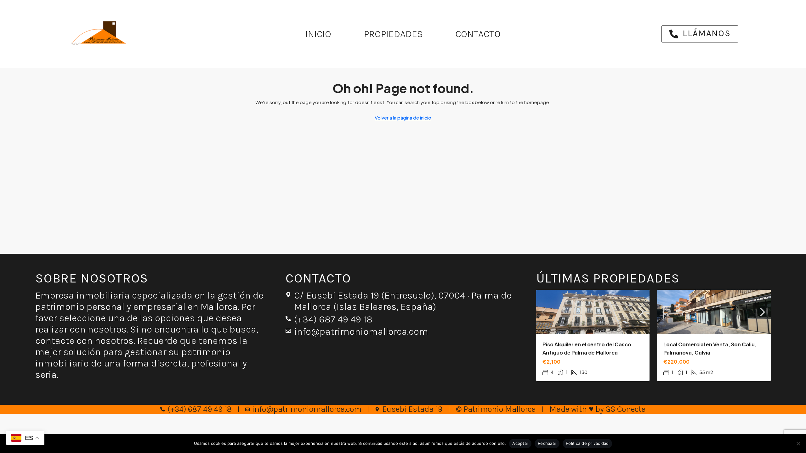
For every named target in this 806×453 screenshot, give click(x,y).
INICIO (318, 34)
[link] (593, 312)
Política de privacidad (587, 443)
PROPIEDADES (393, 34)
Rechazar (547, 443)
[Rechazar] (798, 443)
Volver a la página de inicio (403, 117)
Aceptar (520, 443)
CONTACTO (478, 34)
